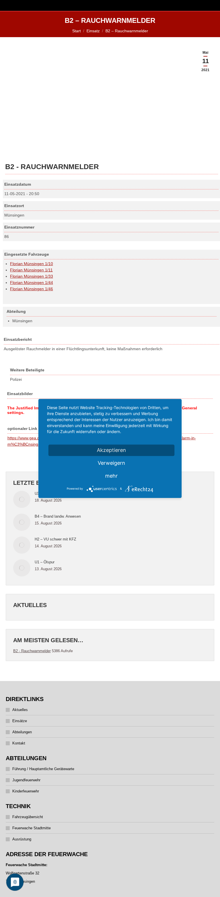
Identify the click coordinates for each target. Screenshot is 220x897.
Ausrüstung (21, 839)
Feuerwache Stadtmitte (31, 828)
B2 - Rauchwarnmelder (32, 651)
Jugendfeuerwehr (26, 780)
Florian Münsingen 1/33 (31, 276)
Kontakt (18, 743)
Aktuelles (20, 710)
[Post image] (21, 499)
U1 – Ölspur (44, 562)
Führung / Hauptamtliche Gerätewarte (43, 769)
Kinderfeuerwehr (25, 791)
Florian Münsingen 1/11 (31, 270)
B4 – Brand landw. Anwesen (58, 516)
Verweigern (111, 463)
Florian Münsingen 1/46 (31, 289)
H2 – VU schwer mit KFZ (55, 539)
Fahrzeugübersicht (27, 817)
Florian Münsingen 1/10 (31, 263)
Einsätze (19, 721)
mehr (111, 476)
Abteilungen (22, 732)
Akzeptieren (111, 450)
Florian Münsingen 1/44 (31, 282)
